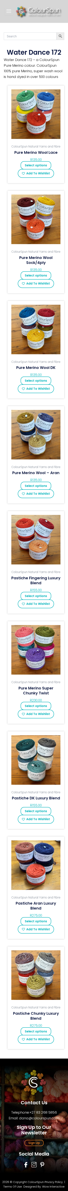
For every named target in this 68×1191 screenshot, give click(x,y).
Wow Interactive (53, 1187)
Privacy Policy (54, 1182)
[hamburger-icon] (9, 11)
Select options (36, 165)
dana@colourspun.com (39, 1118)
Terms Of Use (13, 1187)
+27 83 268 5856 (43, 1112)
